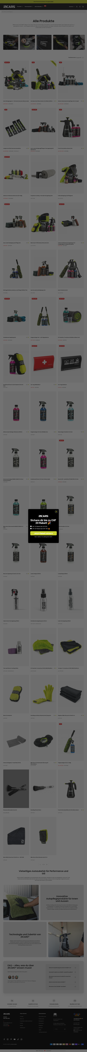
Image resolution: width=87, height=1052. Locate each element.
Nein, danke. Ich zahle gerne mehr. (44, 536)
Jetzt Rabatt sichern (43, 533)
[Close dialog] (56, 511)
